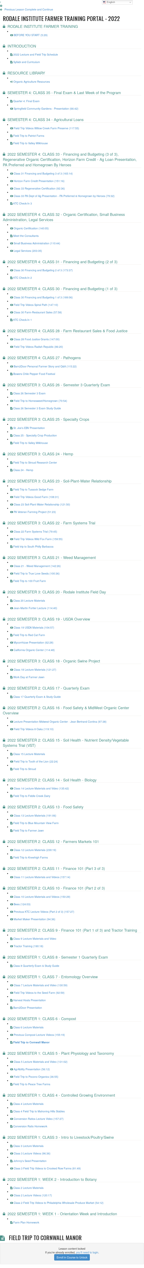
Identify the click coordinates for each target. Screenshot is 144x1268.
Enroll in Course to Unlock (72, 1257)
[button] (0, 2)
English (110, 2)
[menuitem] (1, 5)
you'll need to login (87, 1252)
